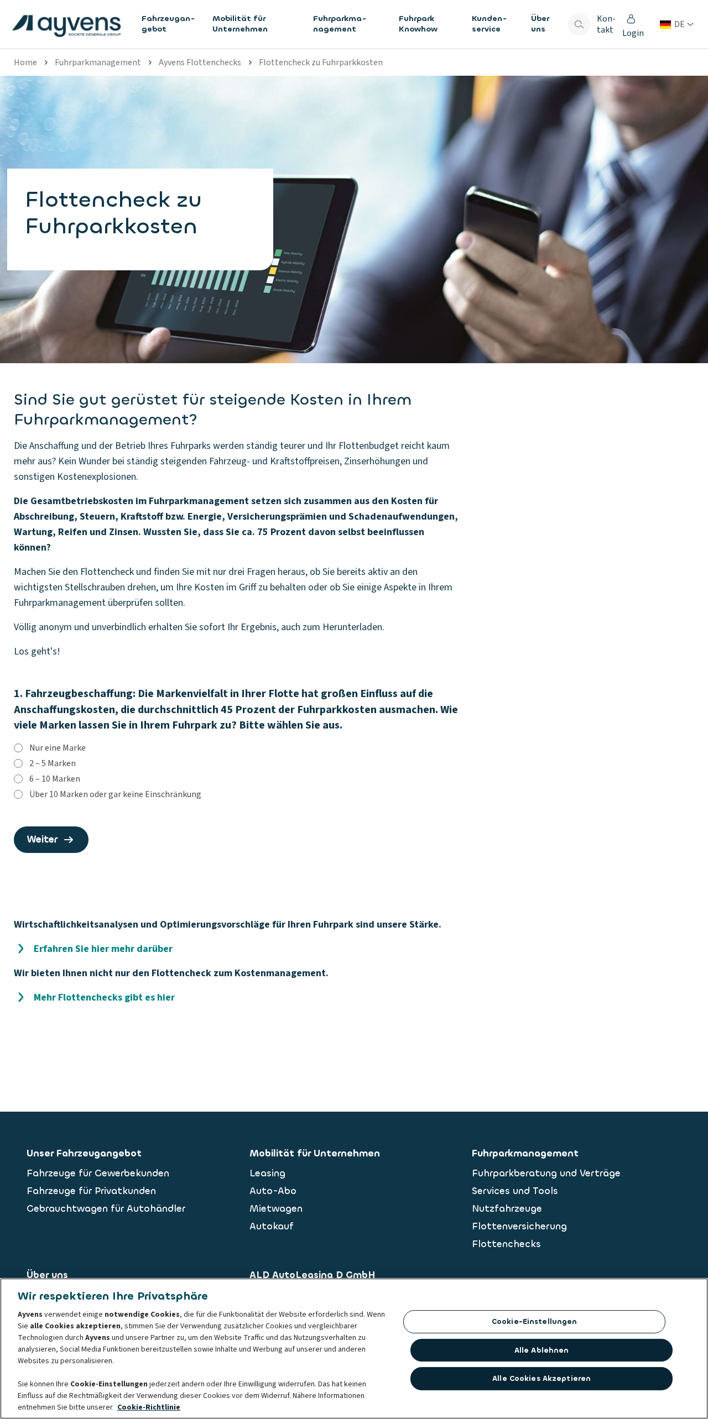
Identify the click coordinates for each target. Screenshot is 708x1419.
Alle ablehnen (541, 1349)
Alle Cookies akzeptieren (541, 1378)
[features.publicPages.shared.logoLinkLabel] (66, 24)
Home (25, 62)
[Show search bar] (579, 24)
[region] (354, 1348)
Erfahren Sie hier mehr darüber (103, 949)
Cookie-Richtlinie (148, 1407)
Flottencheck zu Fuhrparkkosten (321, 62)
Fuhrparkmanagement (98, 62)
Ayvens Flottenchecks (200, 62)
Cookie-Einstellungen (534, 1321)
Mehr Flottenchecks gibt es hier (104, 997)
